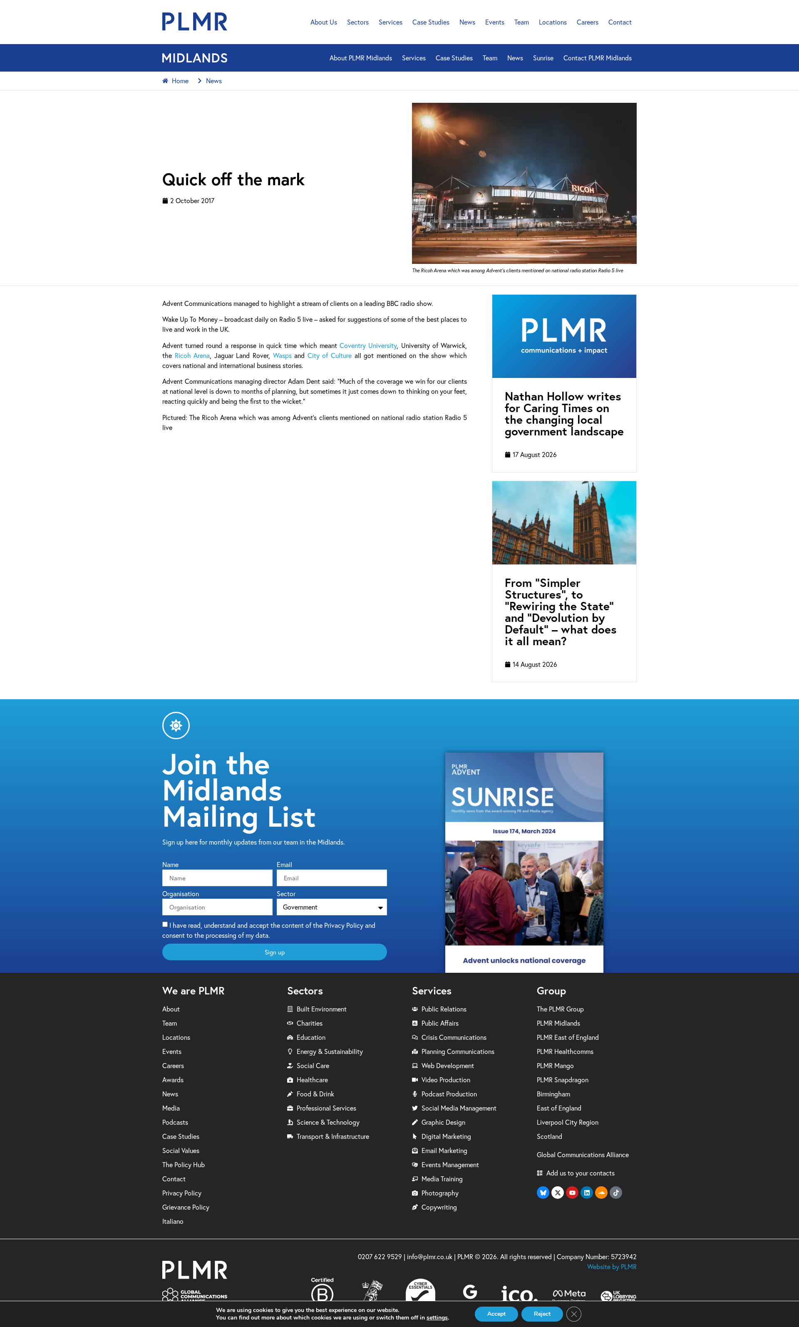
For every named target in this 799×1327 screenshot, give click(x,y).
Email (284, 865)
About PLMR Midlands (361, 58)
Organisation (180, 894)
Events (494, 22)
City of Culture (330, 355)
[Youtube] (572, 1192)
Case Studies (430, 22)
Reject (542, 1314)
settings (437, 1318)
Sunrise (543, 58)
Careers (587, 22)
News (467, 22)
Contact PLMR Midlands (597, 58)
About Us (323, 22)
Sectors (358, 22)
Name (170, 865)
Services (390, 22)
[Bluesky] (543, 1192)
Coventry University (368, 345)
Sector (286, 894)
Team (521, 22)
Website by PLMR (612, 1266)
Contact (620, 22)
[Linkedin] (587, 1192)
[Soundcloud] (601, 1192)
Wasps (282, 355)
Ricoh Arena (192, 355)
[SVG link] (194, 21)
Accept (496, 1314)
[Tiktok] (616, 1192)
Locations (553, 22)
